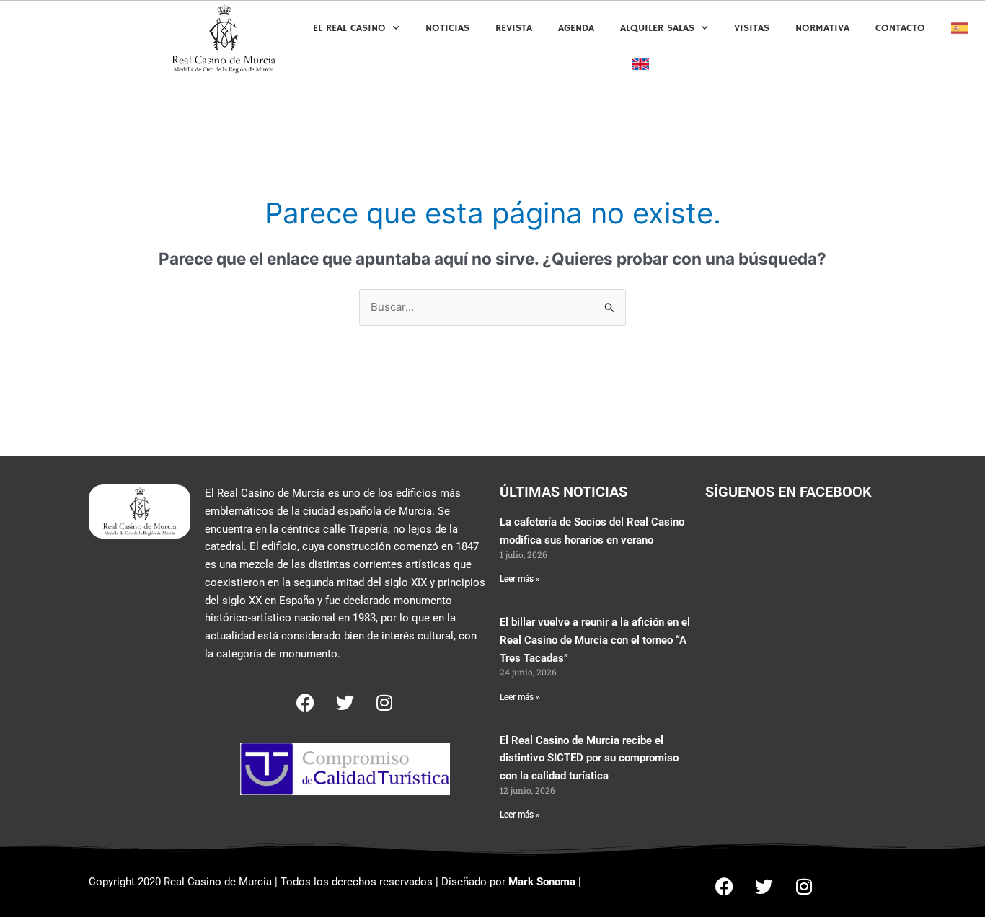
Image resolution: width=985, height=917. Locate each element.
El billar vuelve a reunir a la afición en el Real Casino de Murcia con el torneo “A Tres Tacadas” (595, 640)
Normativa (822, 28)
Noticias (447, 28)
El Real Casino (349, 28)
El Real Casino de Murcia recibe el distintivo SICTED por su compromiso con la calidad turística (589, 758)
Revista (513, 28)
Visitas (751, 28)
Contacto (900, 28)
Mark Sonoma (541, 881)
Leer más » (520, 579)
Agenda (576, 28)
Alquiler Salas (657, 28)
